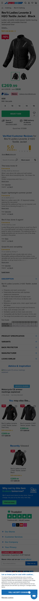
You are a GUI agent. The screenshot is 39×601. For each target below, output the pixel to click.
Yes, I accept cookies (18, 592)
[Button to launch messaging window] (34, 596)
